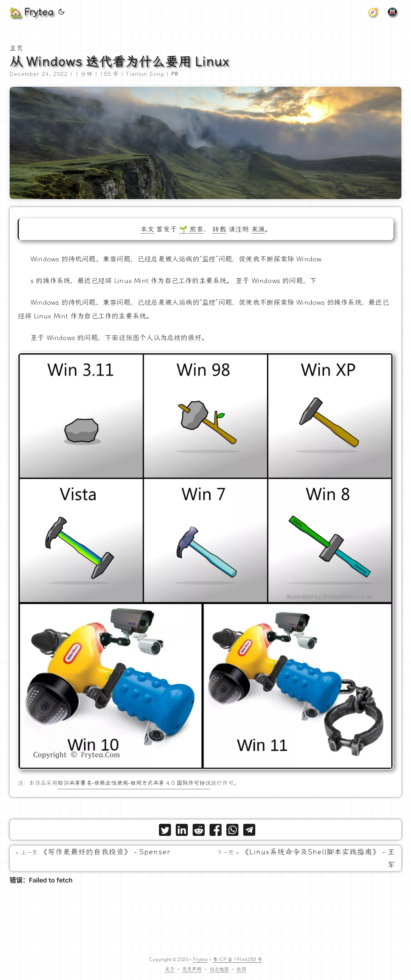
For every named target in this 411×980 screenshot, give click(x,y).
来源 (258, 229)
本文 (147, 229)
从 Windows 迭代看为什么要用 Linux (119, 61)
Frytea (200, 959)
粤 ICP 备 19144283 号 (237, 959)
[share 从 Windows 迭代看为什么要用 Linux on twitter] (165, 831)
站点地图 (219, 969)
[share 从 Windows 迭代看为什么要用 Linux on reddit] (199, 831)
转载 (219, 229)
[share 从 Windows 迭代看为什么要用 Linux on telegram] (249, 831)
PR (175, 74)
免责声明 (191, 969)
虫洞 (241, 969)
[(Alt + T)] (61, 12)
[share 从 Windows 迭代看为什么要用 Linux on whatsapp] (232, 831)
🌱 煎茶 (191, 229)
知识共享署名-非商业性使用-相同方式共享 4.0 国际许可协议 (133, 783)
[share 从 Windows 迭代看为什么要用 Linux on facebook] (216, 831)
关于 (170, 969)
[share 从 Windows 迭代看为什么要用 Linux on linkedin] (182, 831)
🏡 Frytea (31, 12)
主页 (16, 48)
